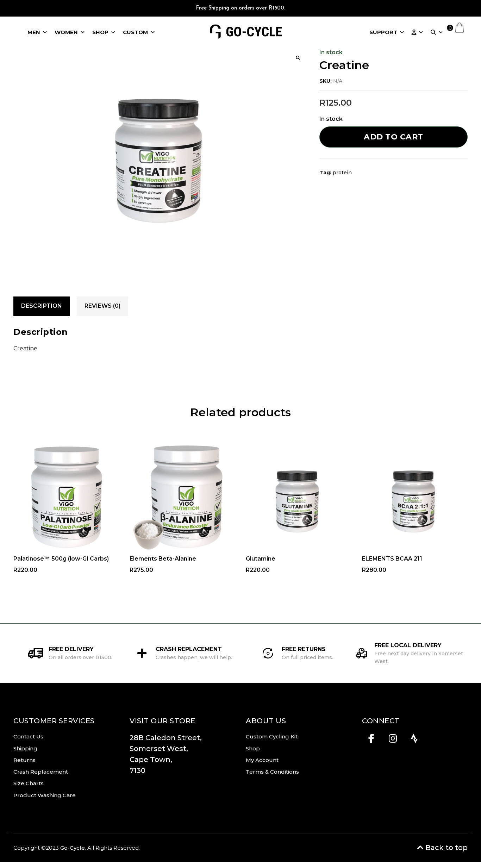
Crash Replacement (40, 771)
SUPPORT (383, 32)
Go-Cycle (72, 847)
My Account (262, 760)
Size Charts (28, 783)
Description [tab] (41, 305)
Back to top (446, 847)
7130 (137, 770)
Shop (253, 748)
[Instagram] (392, 740)
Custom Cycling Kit (272, 736)
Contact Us (28, 736)
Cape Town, (151, 759)
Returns (24, 760)
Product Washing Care (44, 795)
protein (342, 172)
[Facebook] (371, 740)
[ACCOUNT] (417, 32)
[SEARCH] (437, 32)
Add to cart (393, 137)
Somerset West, (159, 748)
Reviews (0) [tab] (102, 305)
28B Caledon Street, (167, 737)
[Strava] (414, 740)
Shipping (25, 748)
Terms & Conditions (272, 771)
